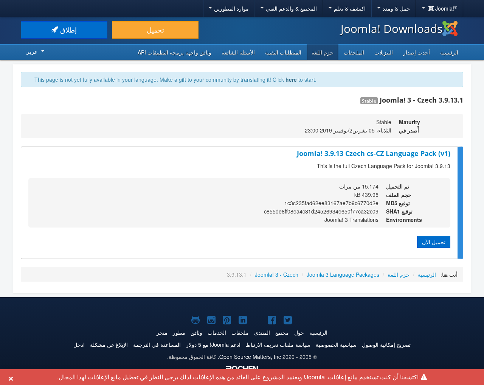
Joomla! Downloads (391, 28)
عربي (31, 51)
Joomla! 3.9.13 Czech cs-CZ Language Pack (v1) (373, 153)
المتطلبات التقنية (283, 52)
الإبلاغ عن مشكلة (109, 344)
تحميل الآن (433, 242)
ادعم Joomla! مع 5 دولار (213, 344)
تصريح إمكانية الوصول (386, 344)
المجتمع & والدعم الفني (290, 8)
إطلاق (67, 29)
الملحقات (354, 52)
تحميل (155, 29)
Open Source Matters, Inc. (249, 356)
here (291, 79)
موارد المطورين (231, 8)
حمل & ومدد (395, 8)
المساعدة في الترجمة (157, 344)
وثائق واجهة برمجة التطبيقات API (174, 52)
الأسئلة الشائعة (238, 52)
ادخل (79, 344)
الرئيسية (449, 52)
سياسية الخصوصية (336, 344)
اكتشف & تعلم (349, 8)
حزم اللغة (323, 52)
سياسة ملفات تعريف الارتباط (278, 344)
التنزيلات (383, 52)
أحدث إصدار (416, 52)
